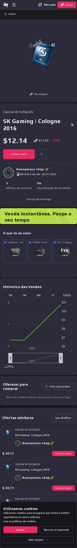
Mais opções (36, 539)
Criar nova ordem (60, 386)
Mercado (50, 5)
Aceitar (20, 529)
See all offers (63, 417)
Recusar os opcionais (56, 529)
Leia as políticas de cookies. (20, 521)
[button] (41, 154)
